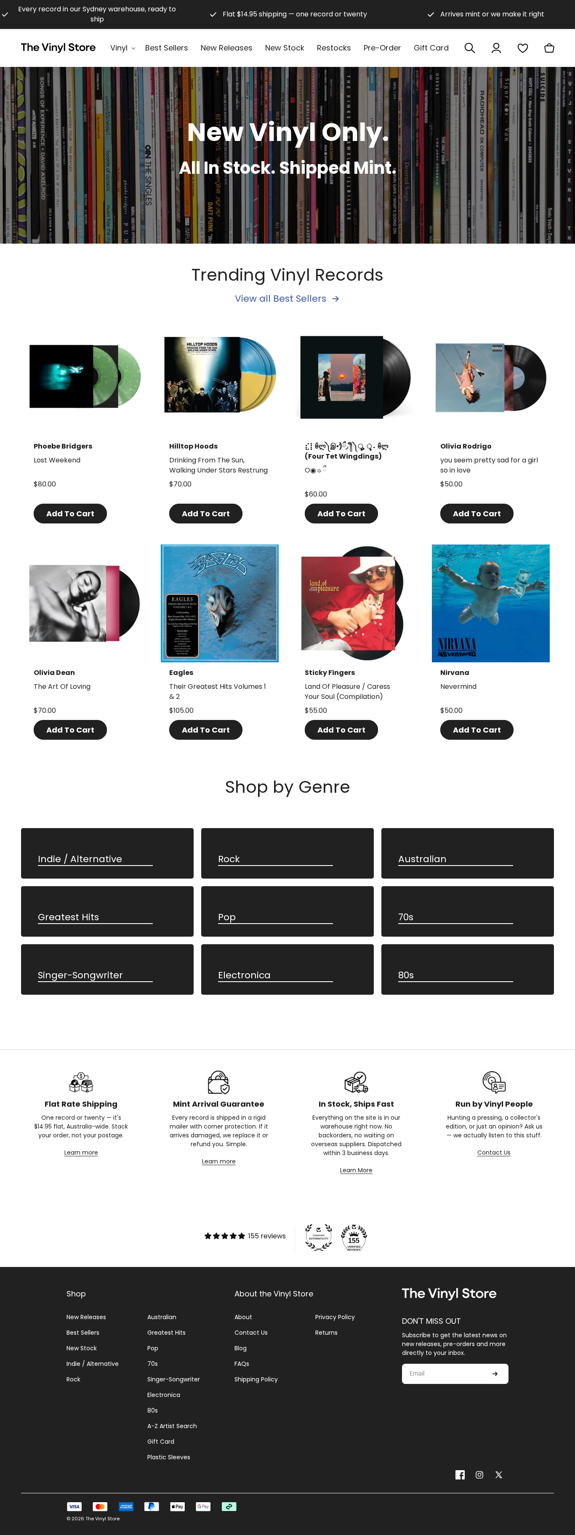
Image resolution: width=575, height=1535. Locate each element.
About (243, 1317)
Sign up (495, 1374)
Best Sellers (83, 1332)
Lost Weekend (57, 460)
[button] (121, 48)
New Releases (86, 1317)
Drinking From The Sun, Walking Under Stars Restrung (218, 465)
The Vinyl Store (102, 1518)
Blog (240, 1348)
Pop (227, 917)
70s (405, 917)
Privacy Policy (335, 1317)
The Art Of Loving (62, 686)
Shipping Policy (256, 1379)
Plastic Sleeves (168, 1457)
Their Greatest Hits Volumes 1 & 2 (217, 691)
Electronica (244, 975)
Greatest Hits (68, 917)
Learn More (356, 1170)
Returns (326, 1332)
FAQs (241, 1364)
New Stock (82, 1348)
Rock (229, 859)
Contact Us (494, 1152)
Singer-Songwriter (80, 975)
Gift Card (160, 1441)
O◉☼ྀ (315, 470)
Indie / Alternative (80, 859)
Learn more (81, 1152)
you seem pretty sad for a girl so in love (489, 465)
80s (406, 975)
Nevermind (458, 686)
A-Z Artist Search (172, 1426)
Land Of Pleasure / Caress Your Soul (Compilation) (347, 691)
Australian (422, 859)
